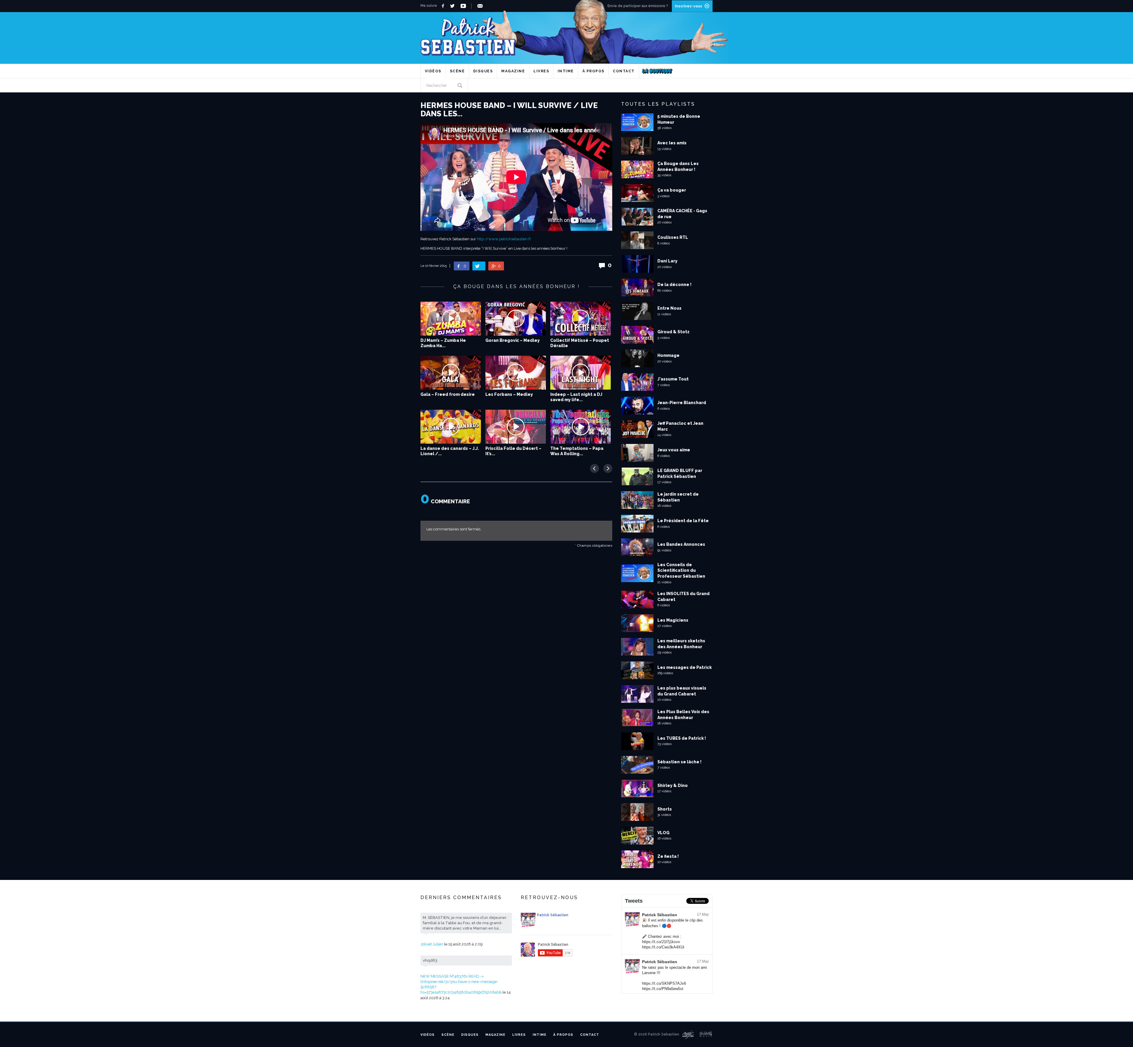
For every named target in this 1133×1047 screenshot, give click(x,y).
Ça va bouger (671, 190)
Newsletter (481, 6)
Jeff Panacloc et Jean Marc (680, 426)
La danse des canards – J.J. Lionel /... (449, 451)
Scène (457, 71)
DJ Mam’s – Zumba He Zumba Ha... (443, 343)
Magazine (513, 71)
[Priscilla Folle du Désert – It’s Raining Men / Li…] (515, 427)
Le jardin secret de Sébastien (678, 497)
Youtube (464, 6)
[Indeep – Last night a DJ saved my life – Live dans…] (580, 373)
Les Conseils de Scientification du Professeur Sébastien (681, 570)
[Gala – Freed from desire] (450, 373)
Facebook (443, 6)
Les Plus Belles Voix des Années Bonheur (683, 714)
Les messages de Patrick (684, 667)
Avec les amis (672, 143)
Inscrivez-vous (688, 6)
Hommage (668, 355)
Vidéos (433, 71)
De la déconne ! (674, 284)
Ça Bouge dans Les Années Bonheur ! (678, 166)
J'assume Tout (673, 379)
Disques (483, 71)
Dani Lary (667, 261)
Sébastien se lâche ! (679, 761)
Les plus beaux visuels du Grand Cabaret (681, 691)
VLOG (663, 832)
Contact (624, 71)
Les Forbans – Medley (509, 394)
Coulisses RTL (672, 237)
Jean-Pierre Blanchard (681, 402)
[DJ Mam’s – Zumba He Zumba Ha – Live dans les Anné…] (450, 319)
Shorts (664, 809)
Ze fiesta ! (668, 856)
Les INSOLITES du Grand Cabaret (683, 596)
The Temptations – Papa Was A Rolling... (576, 451)
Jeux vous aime (673, 449)
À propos (593, 71)
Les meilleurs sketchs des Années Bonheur (681, 643)
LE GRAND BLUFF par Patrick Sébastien (679, 473)
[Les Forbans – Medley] (515, 373)
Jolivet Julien (431, 944)
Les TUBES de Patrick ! (681, 738)
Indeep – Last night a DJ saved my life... (576, 397)
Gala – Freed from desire (447, 394)
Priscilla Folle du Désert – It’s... (513, 451)
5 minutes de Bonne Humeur (678, 119)
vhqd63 (430, 960)
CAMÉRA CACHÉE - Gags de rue (682, 213)
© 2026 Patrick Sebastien (656, 1034)
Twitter (454, 6)
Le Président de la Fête (683, 520)
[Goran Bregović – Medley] (515, 319)
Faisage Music (706, 1034)
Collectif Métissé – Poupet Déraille (579, 343)
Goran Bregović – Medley (512, 340)
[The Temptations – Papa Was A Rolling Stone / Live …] (580, 427)
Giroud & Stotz (673, 331)
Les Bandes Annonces (681, 544)
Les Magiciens (672, 620)
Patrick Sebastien (566, 33)
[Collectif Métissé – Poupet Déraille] (580, 319)
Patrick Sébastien (659, 914)
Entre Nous (669, 308)
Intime (566, 71)
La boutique (657, 71)
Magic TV (688, 1034)
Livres (541, 71)
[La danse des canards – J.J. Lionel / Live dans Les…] (450, 427)
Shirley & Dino (672, 785)
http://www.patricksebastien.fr (504, 239)
